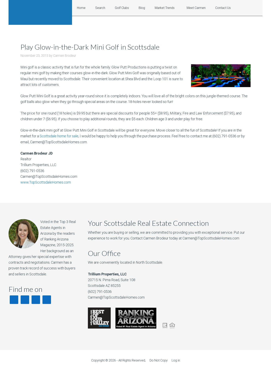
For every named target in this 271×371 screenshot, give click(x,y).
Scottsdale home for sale (59, 136)
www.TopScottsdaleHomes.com (45, 182)
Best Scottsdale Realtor (40, 12)
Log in (176, 360)
